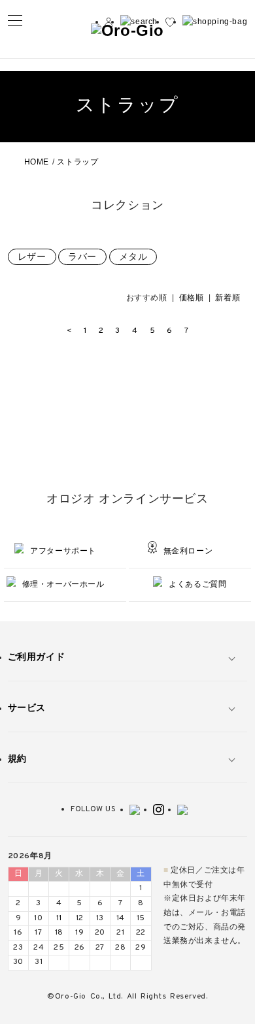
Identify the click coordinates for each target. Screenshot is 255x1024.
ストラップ (77, 161)
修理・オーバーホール (63, 584)
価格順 (191, 297)
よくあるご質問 (197, 584)
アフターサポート (63, 550)
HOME (36, 161)
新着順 (227, 297)
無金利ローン (188, 550)
